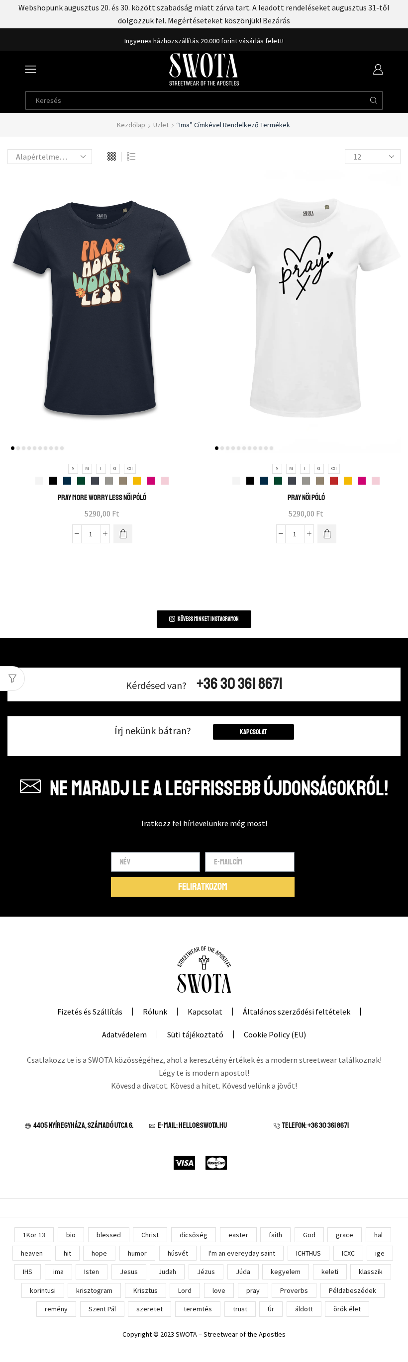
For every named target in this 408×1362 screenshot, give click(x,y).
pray (253, 1290)
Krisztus (145, 1290)
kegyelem (286, 1271)
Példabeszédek (352, 1290)
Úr (271, 1308)
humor (137, 1253)
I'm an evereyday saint (241, 1253)
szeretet (149, 1308)
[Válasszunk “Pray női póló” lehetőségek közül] (326, 533)
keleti (329, 1271)
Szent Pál (102, 1308)
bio (71, 1234)
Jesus (129, 1271)
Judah (167, 1271)
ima (58, 1271)
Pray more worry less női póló (102, 498)
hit (67, 1253)
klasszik (371, 1271)
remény (56, 1308)
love (218, 1290)
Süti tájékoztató (195, 1034)
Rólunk (155, 1012)
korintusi (43, 1290)
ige (380, 1253)
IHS (27, 1271)
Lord (185, 1290)
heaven (32, 1253)
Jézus (206, 1271)
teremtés (198, 1308)
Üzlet (161, 124)
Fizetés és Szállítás (89, 1012)
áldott (304, 1308)
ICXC (348, 1253)
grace (344, 1234)
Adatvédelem (124, 1034)
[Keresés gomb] (373, 100)
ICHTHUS (308, 1253)
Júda (243, 1271)
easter (238, 1234)
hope (99, 1253)
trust (240, 1308)
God (309, 1234)
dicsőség (193, 1234)
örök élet (347, 1308)
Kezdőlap (131, 124)
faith (275, 1234)
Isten (91, 1271)
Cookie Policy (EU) (275, 1034)
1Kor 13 (34, 1234)
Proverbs (294, 1290)
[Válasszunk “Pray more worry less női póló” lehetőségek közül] (122, 533)
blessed (109, 1234)
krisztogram (94, 1290)
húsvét (178, 1253)
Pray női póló (306, 498)
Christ (150, 1234)
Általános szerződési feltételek (296, 1012)
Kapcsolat (253, 732)
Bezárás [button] (276, 20)
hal (378, 1234)
